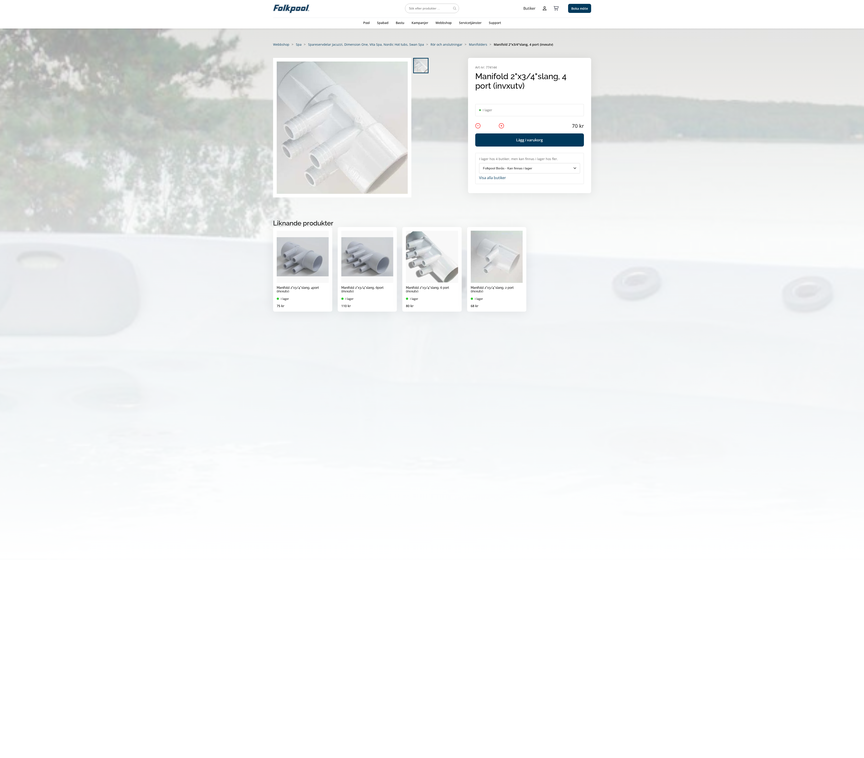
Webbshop (444, 23)
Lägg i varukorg (529, 139)
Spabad (383, 23)
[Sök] (454, 8)
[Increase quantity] (501, 126)
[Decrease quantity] (478, 126)
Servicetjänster (470, 23)
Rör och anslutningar (446, 44)
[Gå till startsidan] (291, 8)
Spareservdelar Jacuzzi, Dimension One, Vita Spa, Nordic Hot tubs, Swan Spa (366, 44)
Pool (366, 23)
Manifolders (478, 44)
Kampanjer (420, 23)
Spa (299, 44)
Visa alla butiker (492, 177)
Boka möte (579, 8)
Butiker (529, 8)
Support (495, 23)
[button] (342, 127)
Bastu (400, 23)
